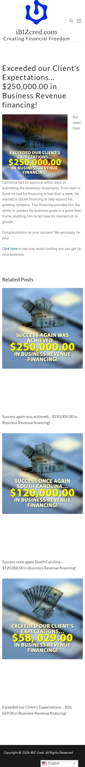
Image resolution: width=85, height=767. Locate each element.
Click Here (9, 249)
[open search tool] (71, 21)
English (53, 763)
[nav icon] (79, 20)
